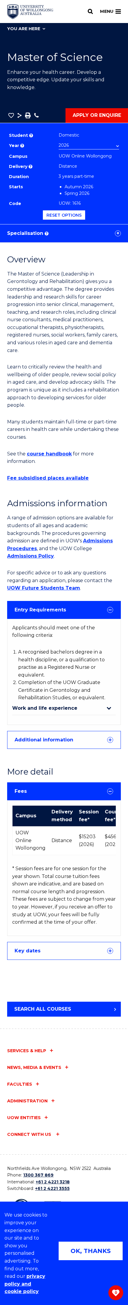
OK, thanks (91, 1250)
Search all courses (42, 1009)
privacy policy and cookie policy (24, 1283)
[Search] (90, 11)
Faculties (19, 1084)
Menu (106, 11)
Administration (27, 1101)
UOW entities (24, 1117)
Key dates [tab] (27, 951)
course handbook (49, 454)
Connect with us (29, 1134)
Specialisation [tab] (27, 233)
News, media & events (34, 1067)
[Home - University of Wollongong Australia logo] (30, 11)
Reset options (64, 215)
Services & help (26, 1050)
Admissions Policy (30, 556)
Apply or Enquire (97, 115)
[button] (11, 115)
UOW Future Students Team (43, 588)
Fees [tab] (21, 791)
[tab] (64, 610)
